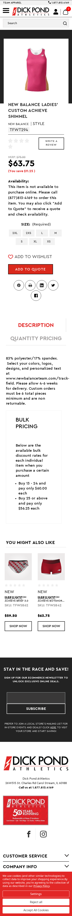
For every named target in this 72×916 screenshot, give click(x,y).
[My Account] (56, 12)
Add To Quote (30, 269)
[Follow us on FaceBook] (29, 834)
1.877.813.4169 (60, 2)
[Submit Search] (65, 23)
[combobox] (36, 23)
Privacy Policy (41, 886)
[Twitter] (53, 285)
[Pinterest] (19, 285)
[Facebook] (36, 295)
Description (36, 325)
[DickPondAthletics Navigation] (6, 10)
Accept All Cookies (36, 910)
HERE (53, 727)
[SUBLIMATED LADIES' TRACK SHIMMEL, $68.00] (52, 566)
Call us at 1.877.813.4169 (36, 787)
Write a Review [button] (51, 143)
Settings (36, 894)
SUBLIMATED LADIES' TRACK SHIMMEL (52, 599)
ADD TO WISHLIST (33, 257)
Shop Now (22, 626)
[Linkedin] (42, 285)
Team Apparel (12, 2)
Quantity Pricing (36, 338)
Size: (36, 224)
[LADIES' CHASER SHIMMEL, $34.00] (19, 566)
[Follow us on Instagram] (43, 834)
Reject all (36, 902)
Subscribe (36, 709)
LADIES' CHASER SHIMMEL (16, 599)
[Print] (30, 285)
